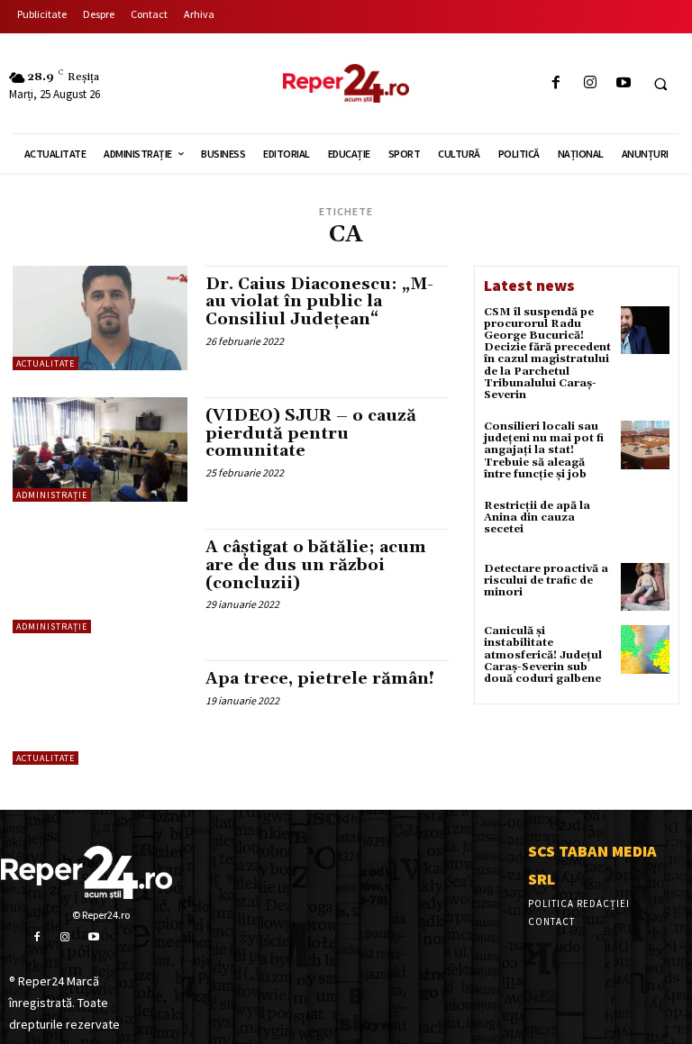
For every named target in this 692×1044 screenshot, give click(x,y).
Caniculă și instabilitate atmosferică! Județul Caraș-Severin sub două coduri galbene (543, 654)
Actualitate (45, 363)
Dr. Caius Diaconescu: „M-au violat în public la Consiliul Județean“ (319, 302)
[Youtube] (623, 83)
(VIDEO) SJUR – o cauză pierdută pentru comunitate (310, 433)
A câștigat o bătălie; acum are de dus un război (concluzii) (315, 565)
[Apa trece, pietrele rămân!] (100, 712)
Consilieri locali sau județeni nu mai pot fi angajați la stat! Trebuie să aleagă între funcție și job (544, 450)
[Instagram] (590, 83)
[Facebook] (556, 83)
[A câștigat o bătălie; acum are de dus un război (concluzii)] (100, 581)
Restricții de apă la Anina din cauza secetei (537, 517)
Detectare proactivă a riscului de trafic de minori (546, 580)
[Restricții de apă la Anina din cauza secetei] (645, 524)
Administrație (51, 495)
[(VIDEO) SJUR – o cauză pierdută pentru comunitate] (100, 449)
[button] (660, 83)
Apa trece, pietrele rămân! (319, 678)
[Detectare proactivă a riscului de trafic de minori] (645, 587)
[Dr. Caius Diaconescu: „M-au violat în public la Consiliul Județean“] (100, 318)
